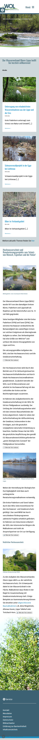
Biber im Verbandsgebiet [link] (14, 221)
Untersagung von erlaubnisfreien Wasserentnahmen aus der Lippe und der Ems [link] (19, 110)
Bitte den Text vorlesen (11, 360)
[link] (2, 10)
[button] (4, 278)
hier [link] (33, 241)
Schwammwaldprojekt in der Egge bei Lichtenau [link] (18, 167)
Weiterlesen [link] (7, 128)
